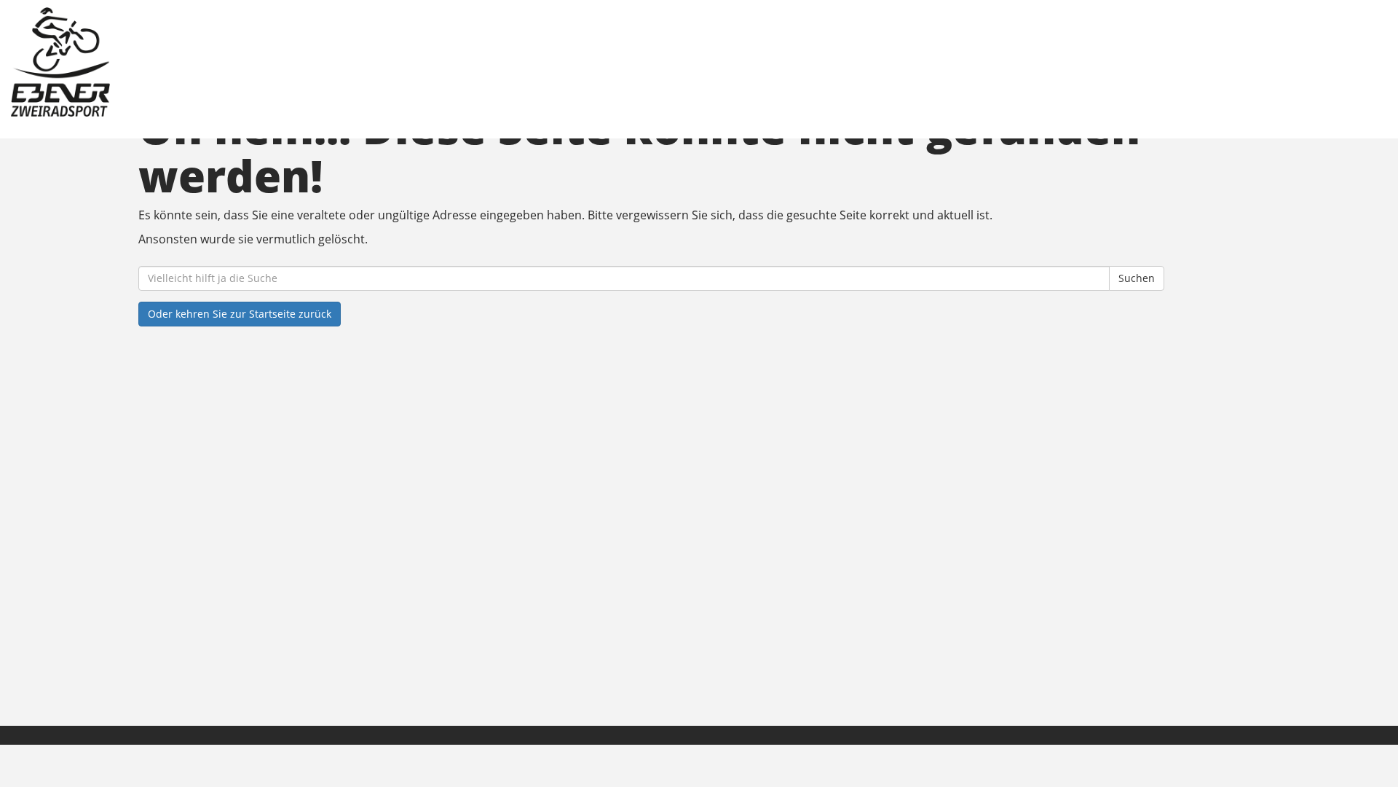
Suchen (1136, 278)
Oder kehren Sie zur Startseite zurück (239, 314)
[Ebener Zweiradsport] (296, 62)
